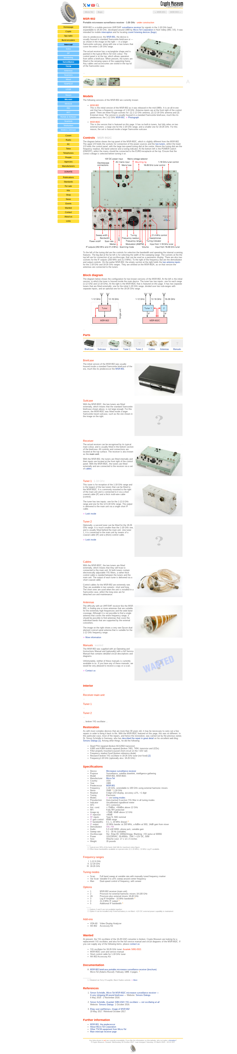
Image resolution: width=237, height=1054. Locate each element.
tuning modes (119, 797)
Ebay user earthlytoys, (109, 1009)
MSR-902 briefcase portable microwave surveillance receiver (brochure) (123, 969)
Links (68, 221)
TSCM (68, 66)
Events (68, 203)
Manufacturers (68, 166)
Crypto (68, 31)
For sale (68, 186)
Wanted (68, 208)
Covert (68, 135)
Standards (68, 182)
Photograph (133, 117)
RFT (68, 112)
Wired (68, 79)
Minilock (68, 104)
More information (93, 637)
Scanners (68, 75)
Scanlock (68, 121)
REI (68, 108)
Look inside (90, 513)
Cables (152, 349)
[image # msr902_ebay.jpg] (114, 82)
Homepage (68, 27)
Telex (68, 149)
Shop (68, 195)
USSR (68, 89)
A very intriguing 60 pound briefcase (106, 995)
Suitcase (102, 349)
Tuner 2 (139, 349)
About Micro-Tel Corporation (103, 1027)
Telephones (68, 153)
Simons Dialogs (143, 995)
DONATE (68, 172)
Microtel (68, 99)
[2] (149, 755)
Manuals (177, 349)
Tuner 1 (126, 349)
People (68, 157)
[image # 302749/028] (102, 82)
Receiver (114, 349)
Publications (68, 177)
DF (68, 53)
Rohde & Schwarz (68, 117)
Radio (68, 140)
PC (68, 144)
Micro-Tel (110, 778)
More (135, 980)
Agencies (68, 162)
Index (68, 49)
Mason (68, 95)
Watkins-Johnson (68, 130)
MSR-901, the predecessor (102, 1024)
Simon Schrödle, (124, 993)
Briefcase (89, 349)
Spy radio (68, 36)
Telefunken (68, 125)
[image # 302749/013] (89, 82)
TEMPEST (68, 84)
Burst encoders (68, 40)
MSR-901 (120, 117)
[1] (99, 740)
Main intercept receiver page (103, 1031)
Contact (68, 212)
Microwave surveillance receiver (121, 771)
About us (68, 217)
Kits (68, 190)
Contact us (90, 670)
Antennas (68, 71)
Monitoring (68, 58)
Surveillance (68, 62)
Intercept (68, 44)
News (68, 199)
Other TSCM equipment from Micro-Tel (108, 1029)
